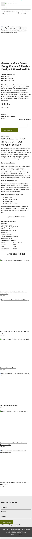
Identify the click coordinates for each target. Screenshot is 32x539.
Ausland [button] (3, 118)
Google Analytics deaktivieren (9, 529)
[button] (21, 4)
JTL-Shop (19, 534)
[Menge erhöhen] (29, 126)
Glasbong (10, 78)
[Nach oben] (0, 538)
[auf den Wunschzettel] (27, 29)
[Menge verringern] (2, 126)
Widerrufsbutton (6, 522)
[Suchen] (29, 7)
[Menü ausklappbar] (3, 4)
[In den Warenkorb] (2, 25)
